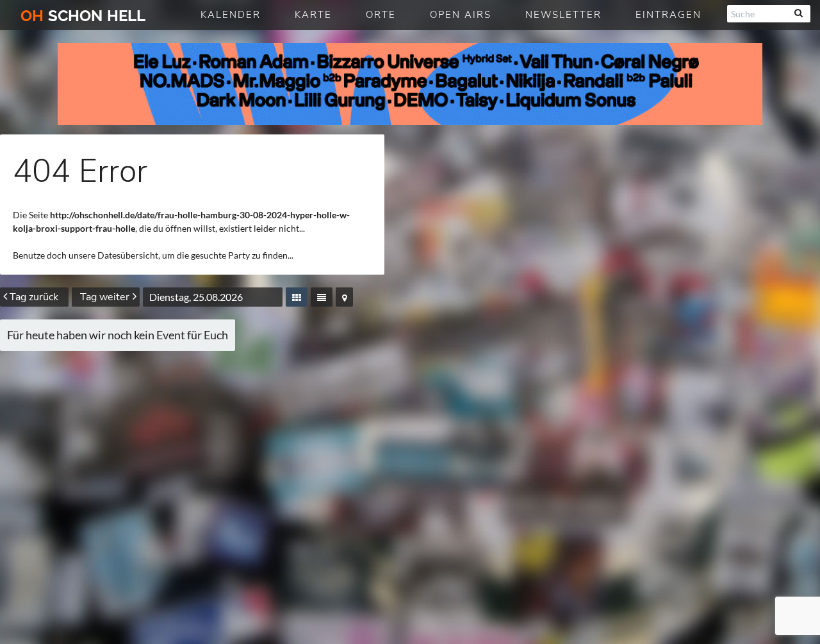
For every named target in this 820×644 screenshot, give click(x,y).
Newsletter (563, 14)
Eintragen (668, 14)
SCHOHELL (82, 15)
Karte (313, 14)
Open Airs (460, 14)
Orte (381, 14)
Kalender (231, 14)
